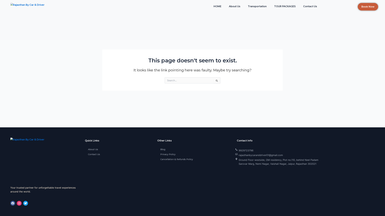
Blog (162, 149)
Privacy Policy (168, 154)
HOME (217, 6)
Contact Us (310, 6)
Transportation (257, 6)
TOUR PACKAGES (285, 6)
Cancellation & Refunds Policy (176, 159)
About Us (234, 6)
